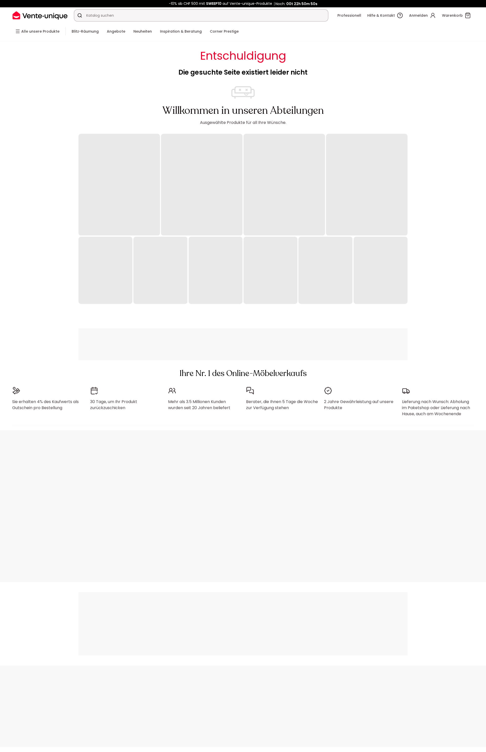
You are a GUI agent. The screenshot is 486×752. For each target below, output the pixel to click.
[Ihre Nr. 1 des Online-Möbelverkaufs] (40, 15)
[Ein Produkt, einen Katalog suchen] (79, 15)
